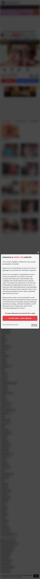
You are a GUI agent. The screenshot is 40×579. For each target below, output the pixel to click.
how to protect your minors (10, 324)
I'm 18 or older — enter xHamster (20, 318)
